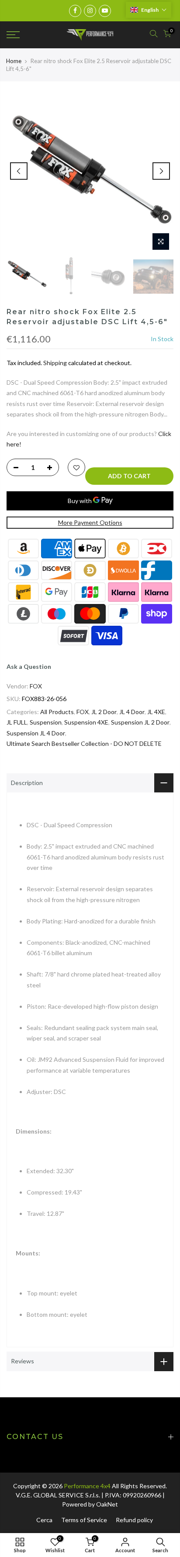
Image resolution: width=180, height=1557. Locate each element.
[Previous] (19, 171)
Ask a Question (29, 666)
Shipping (55, 362)
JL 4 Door (132, 711)
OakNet (107, 1504)
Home (13, 60)
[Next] (161, 171)
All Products (57, 711)
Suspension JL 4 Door (36, 733)
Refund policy (134, 1519)
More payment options (90, 522)
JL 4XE (156, 711)
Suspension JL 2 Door (140, 722)
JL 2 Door (104, 711)
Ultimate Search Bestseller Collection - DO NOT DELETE (84, 743)
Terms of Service (84, 1519)
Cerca (44, 1519)
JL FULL (17, 722)
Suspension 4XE (86, 722)
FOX (36, 686)
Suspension (46, 722)
